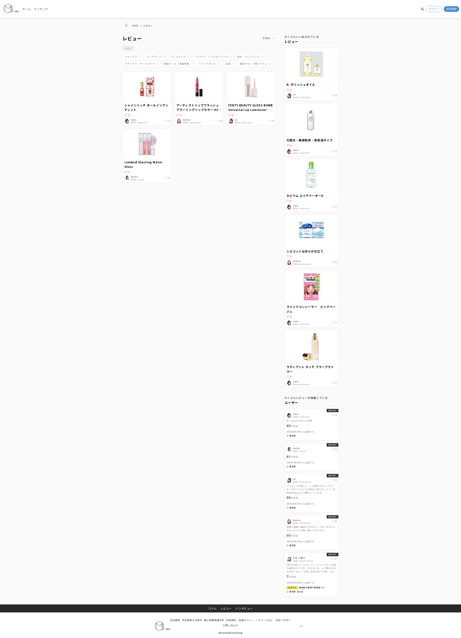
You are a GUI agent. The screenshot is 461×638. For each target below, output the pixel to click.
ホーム (26, 9)
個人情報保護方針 (214, 620)
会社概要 (175, 620)
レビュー (226, 608)
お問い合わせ (230, 625)
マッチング (41, 9)
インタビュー (244, 608)
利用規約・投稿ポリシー (240, 620)
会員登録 (451, 8)
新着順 (266, 38)
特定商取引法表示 (192, 620)
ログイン (434, 8)
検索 (422, 9)
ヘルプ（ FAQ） (265, 620)
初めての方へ (283, 620)
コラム (212, 608)
